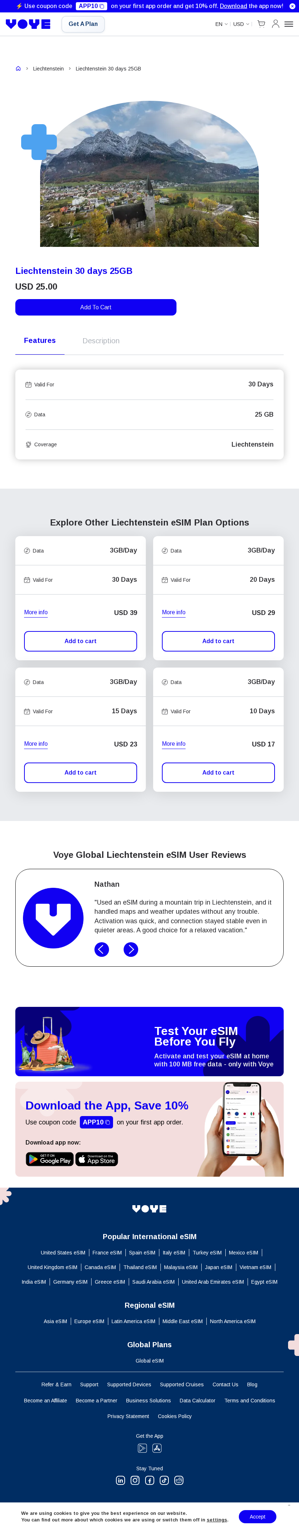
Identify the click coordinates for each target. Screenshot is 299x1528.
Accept (257, 1517)
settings (217, 1520)
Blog (252, 1384)
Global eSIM (150, 1361)
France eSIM (107, 1253)
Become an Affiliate (45, 1400)
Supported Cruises (182, 1384)
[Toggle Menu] (288, 24)
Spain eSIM (142, 1253)
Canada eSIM (100, 1267)
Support (89, 1384)
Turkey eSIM (207, 1253)
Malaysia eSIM (181, 1267)
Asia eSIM (55, 1321)
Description (101, 341)
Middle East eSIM (183, 1321)
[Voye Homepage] (28, 24)
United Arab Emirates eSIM (213, 1282)
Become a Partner (96, 1400)
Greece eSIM (110, 1282)
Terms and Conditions (249, 1400)
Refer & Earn (56, 1384)
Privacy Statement (128, 1416)
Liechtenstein (48, 69)
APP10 (88, 6)
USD (238, 24)
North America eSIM (233, 1321)
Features (40, 340)
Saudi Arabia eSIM (153, 1282)
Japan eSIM (218, 1267)
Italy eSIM (174, 1253)
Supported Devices (129, 1384)
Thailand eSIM (140, 1267)
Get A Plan (83, 24)
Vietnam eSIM (255, 1267)
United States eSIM (63, 1253)
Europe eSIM (89, 1321)
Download (233, 6)
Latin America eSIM (133, 1321)
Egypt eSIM (264, 1282)
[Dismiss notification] (292, 6)
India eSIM (34, 1282)
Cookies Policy (175, 1416)
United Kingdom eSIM (52, 1267)
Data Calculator (197, 1400)
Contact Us (225, 1384)
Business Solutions (148, 1400)
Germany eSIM (70, 1282)
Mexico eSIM (243, 1253)
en (218, 24)
